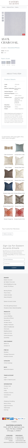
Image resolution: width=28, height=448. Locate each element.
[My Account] (24, 3)
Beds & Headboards (9, 326)
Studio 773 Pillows (8, 286)
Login (5, 377)
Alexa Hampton (8, 297)
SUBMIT (14, 267)
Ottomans (6, 329)
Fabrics (16, 7)
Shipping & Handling (9, 401)
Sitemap (6, 410)
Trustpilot (14, 421)
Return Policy (7, 403)
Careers (6, 397)
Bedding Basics (8, 331)
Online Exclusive (8, 335)
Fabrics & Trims (10, 7)
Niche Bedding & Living (10, 284)
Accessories (7, 320)
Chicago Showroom (9, 354)
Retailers (6, 352)
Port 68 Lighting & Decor (10, 305)
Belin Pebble (8, 167)
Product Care (7, 386)
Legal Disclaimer (8, 405)
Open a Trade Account (9, 379)
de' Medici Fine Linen (9, 282)
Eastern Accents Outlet (10, 301)
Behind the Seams (8, 369)
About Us (6, 343)
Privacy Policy (10, 254)
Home (3, 7)
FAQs (5, 390)
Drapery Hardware (8, 324)
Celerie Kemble (8, 295)
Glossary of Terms (8, 392)
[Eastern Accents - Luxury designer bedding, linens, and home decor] (14, 2)
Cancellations (7, 394)
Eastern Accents (8, 280)
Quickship (6, 337)
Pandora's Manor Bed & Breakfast (12, 308)
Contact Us (7, 345)
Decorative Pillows (13, 47)
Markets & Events (8, 356)
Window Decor (8, 322)
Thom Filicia (7, 292)
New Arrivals (7, 314)
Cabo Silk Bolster (8, 154)
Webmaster (7, 407)
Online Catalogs (8, 363)
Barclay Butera (8, 290)
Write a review (7, 234)
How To (6, 388)
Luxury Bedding (8, 316)
